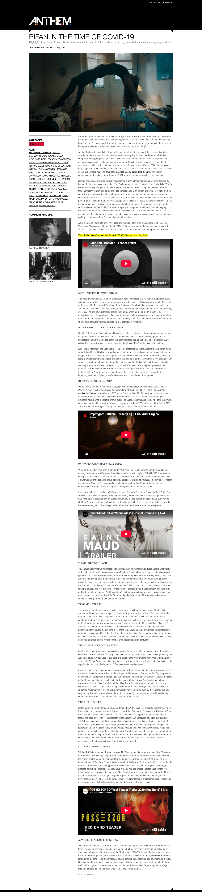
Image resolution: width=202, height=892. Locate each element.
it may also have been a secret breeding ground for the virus (123, 172)
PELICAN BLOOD (62, 192)
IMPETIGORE (35, 172)
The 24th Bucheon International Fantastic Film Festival (104, 235)
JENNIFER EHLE (49, 172)
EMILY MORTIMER (47, 169)
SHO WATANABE (60, 199)
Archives (155, 2)
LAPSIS (32, 179)
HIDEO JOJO (61, 169)
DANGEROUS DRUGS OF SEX (51, 166)
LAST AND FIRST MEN (46, 179)
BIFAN (43, 159)
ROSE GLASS (55, 196)
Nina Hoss (62, 189)
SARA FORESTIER (43, 199)
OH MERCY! (49, 192)
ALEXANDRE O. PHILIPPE (40, 153)
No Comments (88, 875)
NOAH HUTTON (36, 192)
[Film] (36, 144)
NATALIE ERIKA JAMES (47, 189)
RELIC (31, 196)
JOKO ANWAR (49, 176)
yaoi (153, 718)
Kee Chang (39, 47)
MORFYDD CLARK (47, 186)
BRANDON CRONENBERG (59, 159)
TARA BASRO (51, 202)
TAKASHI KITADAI (36, 202)
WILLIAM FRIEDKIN (47, 205)
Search (168, 2)
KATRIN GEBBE (64, 176)
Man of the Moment (41, 281)
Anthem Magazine (50, 21)
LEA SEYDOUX (63, 179)
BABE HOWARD (49, 156)
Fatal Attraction (39, 248)
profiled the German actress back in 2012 (97, 393)
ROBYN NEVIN (42, 196)
